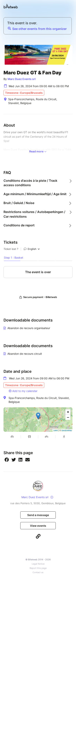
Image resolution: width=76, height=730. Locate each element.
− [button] (68, 417)
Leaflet (55, 430)
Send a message (38, 515)
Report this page (38, 568)
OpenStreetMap (66, 430)
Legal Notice (38, 564)
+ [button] (68, 412)
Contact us (38, 572)
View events (38, 525)
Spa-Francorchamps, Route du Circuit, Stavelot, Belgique (39, 399)
